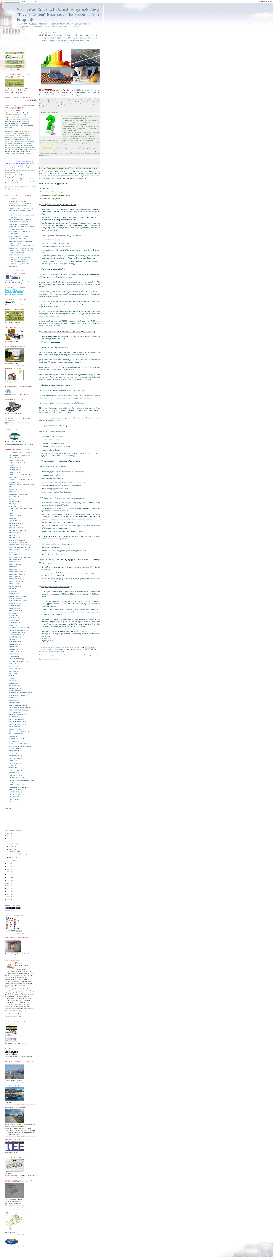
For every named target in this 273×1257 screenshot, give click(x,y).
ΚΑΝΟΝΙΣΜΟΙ (13, 620)
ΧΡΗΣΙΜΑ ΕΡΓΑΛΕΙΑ (15, 794)
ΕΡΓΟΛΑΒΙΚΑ (13, 584)
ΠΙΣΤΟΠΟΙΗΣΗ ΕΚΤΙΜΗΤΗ (17, 705)
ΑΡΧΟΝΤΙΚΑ (13, 477)
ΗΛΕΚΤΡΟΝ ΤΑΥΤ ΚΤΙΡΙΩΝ (17, 596)
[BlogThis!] (88, 647)
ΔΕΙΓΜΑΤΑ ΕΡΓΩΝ (15, 516)
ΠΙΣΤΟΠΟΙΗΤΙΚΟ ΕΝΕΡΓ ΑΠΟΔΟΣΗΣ (20, 707)
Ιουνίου (11, 849)
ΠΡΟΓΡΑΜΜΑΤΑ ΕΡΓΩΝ (17, 724)
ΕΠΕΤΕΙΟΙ (12, 567)
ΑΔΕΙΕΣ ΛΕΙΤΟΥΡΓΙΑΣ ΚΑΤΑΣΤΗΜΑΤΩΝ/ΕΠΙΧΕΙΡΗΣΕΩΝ (21, 244)
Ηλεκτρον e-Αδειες (15, 598)
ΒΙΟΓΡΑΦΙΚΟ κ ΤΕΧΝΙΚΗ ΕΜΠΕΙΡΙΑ (20, 203)
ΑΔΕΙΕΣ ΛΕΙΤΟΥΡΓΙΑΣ (16, 463)
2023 (9, 841)
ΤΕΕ (6, 121)
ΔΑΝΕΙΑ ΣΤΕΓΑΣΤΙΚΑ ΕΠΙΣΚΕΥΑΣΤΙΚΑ (21, 509)
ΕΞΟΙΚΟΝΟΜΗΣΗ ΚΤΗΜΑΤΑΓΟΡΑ (20, 557)
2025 (9, 836)
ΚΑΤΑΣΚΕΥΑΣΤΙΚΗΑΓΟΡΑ (17, 630)
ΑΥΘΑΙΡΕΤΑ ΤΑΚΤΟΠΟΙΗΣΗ (18, 239)
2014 (9, 886)
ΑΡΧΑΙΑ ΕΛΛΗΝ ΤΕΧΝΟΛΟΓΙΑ (18, 475)
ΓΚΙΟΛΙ (11, 499)
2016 (9, 880)
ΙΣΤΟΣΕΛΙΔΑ (13, 618)
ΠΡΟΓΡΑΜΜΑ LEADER (16, 722)
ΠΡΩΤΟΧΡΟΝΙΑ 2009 (15, 729)
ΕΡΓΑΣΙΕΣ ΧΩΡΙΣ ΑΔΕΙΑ (17, 581)
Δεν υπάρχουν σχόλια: (73, 647)
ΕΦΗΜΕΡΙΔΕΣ (13, 594)
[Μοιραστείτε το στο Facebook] (92, 647)
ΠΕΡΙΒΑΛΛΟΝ (13, 700)
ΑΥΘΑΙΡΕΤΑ (13, 482)
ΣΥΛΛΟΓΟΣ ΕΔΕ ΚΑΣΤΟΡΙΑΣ (18, 744)
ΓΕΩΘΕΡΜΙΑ (13, 497)
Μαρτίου (12, 857)
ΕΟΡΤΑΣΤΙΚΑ (13, 562)
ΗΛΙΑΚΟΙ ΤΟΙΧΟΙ (14, 603)
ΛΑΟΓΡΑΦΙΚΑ (13, 656)
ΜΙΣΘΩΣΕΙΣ (13, 666)
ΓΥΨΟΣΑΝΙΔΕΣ (14, 506)
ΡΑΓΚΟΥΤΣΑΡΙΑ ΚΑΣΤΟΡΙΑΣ (18, 731)
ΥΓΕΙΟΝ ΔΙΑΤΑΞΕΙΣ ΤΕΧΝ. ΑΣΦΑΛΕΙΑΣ (21, 780)
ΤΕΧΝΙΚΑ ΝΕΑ (13, 763)
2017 (9, 877)
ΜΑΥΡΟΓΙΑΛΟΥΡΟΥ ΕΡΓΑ (17, 661)
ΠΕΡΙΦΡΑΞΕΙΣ (13, 703)
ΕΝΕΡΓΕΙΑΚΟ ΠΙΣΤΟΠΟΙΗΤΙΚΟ (19, 236)
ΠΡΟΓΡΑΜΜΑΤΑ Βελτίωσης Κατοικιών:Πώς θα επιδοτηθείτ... (19, 853)
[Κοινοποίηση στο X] (90, 647)
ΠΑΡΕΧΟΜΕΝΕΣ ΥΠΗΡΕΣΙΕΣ (18, 206)
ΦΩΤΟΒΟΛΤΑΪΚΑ (14, 792)
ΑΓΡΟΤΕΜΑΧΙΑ (14, 458)
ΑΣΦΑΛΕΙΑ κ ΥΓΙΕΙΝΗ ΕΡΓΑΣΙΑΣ (19, 480)
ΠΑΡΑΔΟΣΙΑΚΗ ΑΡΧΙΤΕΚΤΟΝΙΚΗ (19, 693)
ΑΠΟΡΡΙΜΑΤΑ (13, 472)
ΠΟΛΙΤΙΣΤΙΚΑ (13, 717)
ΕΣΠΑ (11, 589)
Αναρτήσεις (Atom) (53, 659)
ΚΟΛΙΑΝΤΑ (12, 649)
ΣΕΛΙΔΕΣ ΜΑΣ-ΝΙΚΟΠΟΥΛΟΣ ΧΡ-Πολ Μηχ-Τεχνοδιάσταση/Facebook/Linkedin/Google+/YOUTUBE (22, 214)
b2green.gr (49, 641)
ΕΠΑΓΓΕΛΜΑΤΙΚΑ (15, 564)
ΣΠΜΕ (21, 119)
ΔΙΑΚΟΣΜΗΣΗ (14, 521)
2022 (9, 864)
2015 (9, 883)
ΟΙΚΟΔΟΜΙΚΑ (13, 683)
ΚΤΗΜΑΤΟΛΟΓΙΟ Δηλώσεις (18, 255)
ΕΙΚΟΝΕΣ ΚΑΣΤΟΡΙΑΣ (16, 528)
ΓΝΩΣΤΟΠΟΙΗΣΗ (14, 501)
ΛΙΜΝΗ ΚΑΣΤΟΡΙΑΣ (15, 659)
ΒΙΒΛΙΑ (11, 487)
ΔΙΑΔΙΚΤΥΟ (13, 518)
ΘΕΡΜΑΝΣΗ (13, 608)
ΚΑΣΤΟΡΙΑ (12, 625)
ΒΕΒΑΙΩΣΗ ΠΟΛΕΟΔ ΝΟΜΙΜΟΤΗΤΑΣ (21, 484)
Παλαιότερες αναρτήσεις (92, 655)
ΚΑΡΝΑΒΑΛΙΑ (13, 623)
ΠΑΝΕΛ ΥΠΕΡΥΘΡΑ (15, 690)
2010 (9, 897)
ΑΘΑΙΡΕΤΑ (12, 465)
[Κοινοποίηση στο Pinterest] (94, 647)
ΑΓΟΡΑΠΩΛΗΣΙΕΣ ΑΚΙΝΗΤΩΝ (18, 455)
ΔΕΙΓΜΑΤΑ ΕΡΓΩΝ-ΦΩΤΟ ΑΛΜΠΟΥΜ (21, 208)
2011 (9, 894)
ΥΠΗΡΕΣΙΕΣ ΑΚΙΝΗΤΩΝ (16, 787)
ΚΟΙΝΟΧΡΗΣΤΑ (14, 644)
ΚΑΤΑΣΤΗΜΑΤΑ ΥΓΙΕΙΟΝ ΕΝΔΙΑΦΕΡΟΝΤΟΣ (17, 633)
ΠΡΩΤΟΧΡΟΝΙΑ (14, 727)
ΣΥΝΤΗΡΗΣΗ (13, 751)
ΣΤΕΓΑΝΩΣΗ (13, 741)
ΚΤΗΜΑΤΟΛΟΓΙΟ (14, 654)
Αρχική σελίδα (68, 655)
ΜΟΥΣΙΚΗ (12, 671)
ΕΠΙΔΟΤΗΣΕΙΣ (13, 569)
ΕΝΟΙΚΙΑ (12, 552)
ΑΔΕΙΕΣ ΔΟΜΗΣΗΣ (15, 460)
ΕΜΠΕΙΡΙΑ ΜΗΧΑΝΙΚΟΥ (17, 542)
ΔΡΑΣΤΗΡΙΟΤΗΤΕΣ (15, 523)
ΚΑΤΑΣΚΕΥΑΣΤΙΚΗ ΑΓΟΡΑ (17, 627)
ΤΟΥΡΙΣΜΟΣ (13, 773)
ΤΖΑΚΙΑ (11, 765)
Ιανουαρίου (13, 860)
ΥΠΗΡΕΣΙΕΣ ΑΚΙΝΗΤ (15, 785)
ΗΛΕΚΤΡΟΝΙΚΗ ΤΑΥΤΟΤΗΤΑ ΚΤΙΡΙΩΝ (21, 248)
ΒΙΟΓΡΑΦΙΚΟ (13, 492)
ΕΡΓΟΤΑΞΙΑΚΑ (14, 586)
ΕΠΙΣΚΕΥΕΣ (13, 577)
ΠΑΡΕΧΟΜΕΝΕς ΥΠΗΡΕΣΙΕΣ (18, 695)
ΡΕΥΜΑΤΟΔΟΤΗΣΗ (15, 734)
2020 (9, 869)
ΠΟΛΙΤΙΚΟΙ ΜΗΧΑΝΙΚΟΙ (17, 714)
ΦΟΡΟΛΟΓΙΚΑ (13, 789)
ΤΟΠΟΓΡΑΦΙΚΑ (14, 770)
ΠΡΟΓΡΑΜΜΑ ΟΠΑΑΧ (16, 719)
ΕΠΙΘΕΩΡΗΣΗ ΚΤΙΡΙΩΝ (16, 572)
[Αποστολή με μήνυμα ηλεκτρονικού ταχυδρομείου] (86, 647)
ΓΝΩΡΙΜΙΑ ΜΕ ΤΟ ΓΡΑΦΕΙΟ (18, 201)
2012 (9, 891)
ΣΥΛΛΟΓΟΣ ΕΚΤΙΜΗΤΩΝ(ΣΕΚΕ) (19, 746)
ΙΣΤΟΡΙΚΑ (12, 615)
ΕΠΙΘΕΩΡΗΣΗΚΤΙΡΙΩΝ (16, 574)
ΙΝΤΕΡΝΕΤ (12, 613)
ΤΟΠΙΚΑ (12, 768)
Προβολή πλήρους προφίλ (13, 1016)
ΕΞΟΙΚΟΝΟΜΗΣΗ (76, 649)
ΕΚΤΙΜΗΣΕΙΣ (13, 538)
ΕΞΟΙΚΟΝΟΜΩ (86, 649)
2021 (9, 866)
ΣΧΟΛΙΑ (12, 753)
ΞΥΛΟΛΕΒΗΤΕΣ (14, 681)
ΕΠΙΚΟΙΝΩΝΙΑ (13, 266)
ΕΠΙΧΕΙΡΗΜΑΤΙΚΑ (15, 579)
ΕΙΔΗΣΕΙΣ (12, 525)
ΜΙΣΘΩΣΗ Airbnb (14, 669)
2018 (9, 875)
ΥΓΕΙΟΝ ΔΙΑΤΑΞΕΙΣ (15, 778)
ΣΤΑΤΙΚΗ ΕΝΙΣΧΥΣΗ (15, 739)
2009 (9, 900)
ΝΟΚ (10, 676)
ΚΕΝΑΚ (11, 639)
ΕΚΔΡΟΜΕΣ (13, 535)
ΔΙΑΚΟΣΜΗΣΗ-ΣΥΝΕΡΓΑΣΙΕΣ (18, 224)
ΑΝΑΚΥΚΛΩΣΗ (14, 470)
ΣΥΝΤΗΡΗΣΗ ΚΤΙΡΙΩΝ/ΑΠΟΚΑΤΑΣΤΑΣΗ (22, 227)
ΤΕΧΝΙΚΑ (12, 761)
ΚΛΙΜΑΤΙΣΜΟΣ (14, 642)
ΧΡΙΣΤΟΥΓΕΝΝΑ (14, 797)
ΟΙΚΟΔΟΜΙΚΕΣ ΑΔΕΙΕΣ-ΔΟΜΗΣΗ (20, 219)
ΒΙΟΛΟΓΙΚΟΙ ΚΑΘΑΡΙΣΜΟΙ (17, 494)
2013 (9, 889)
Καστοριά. (8, 137)
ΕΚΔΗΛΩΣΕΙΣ (13, 533)
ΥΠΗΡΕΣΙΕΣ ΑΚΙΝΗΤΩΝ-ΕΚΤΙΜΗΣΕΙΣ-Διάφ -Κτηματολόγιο (21, 251)
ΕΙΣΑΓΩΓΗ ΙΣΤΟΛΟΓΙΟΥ (16, 530)
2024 (9, 838)
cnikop (19, 963)
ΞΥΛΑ (11, 678)
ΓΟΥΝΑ (11, 504)
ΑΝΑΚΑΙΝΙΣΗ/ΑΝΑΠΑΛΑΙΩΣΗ (18, 222)
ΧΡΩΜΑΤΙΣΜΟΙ (14, 799)
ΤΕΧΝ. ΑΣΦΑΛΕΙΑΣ (15, 758)
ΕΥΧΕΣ (11, 591)
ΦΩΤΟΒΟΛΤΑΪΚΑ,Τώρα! (17, 229)
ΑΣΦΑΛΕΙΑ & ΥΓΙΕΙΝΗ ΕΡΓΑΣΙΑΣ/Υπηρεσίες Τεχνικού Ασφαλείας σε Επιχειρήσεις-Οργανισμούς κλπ (20, 259)
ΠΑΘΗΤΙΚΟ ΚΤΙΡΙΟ (15, 688)
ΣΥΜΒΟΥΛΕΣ (13, 748)
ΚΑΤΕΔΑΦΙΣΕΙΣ (14, 637)
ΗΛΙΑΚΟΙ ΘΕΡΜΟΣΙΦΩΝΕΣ (56, 651)
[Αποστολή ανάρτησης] (83, 647)
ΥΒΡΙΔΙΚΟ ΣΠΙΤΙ (14, 775)
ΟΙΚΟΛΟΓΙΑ (13, 686)
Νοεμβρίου (12, 844)
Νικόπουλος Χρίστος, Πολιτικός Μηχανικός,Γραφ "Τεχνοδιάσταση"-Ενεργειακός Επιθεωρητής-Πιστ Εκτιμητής (58, 14)
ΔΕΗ (10, 513)
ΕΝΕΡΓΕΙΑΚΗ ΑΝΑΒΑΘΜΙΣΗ (62, 649)
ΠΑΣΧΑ (11, 698)
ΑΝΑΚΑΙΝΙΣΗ (49, 649)
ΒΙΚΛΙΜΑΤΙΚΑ (14, 489)
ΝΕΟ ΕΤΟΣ (12, 673)
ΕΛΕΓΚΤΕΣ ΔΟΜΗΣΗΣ (16, 540)
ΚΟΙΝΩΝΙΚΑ (13, 647)
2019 (9, 872)
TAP (10, 802)
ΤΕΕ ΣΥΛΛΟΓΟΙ (14, 756)
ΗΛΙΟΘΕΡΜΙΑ (13, 606)
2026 (9, 833)
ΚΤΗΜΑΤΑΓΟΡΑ (14, 652)
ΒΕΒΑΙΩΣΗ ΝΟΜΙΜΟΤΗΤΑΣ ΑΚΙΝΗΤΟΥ (21, 241)
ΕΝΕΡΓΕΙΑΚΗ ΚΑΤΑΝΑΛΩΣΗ (18, 547)
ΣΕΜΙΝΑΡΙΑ (13, 736)
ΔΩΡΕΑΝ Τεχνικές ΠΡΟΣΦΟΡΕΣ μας (20, 264)
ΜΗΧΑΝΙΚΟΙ (13, 664)
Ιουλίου (11, 847)
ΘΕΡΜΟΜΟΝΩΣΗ (14, 611)
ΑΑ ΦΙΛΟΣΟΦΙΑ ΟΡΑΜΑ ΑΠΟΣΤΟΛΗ (20, 453)
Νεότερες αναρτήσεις (46, 655)
